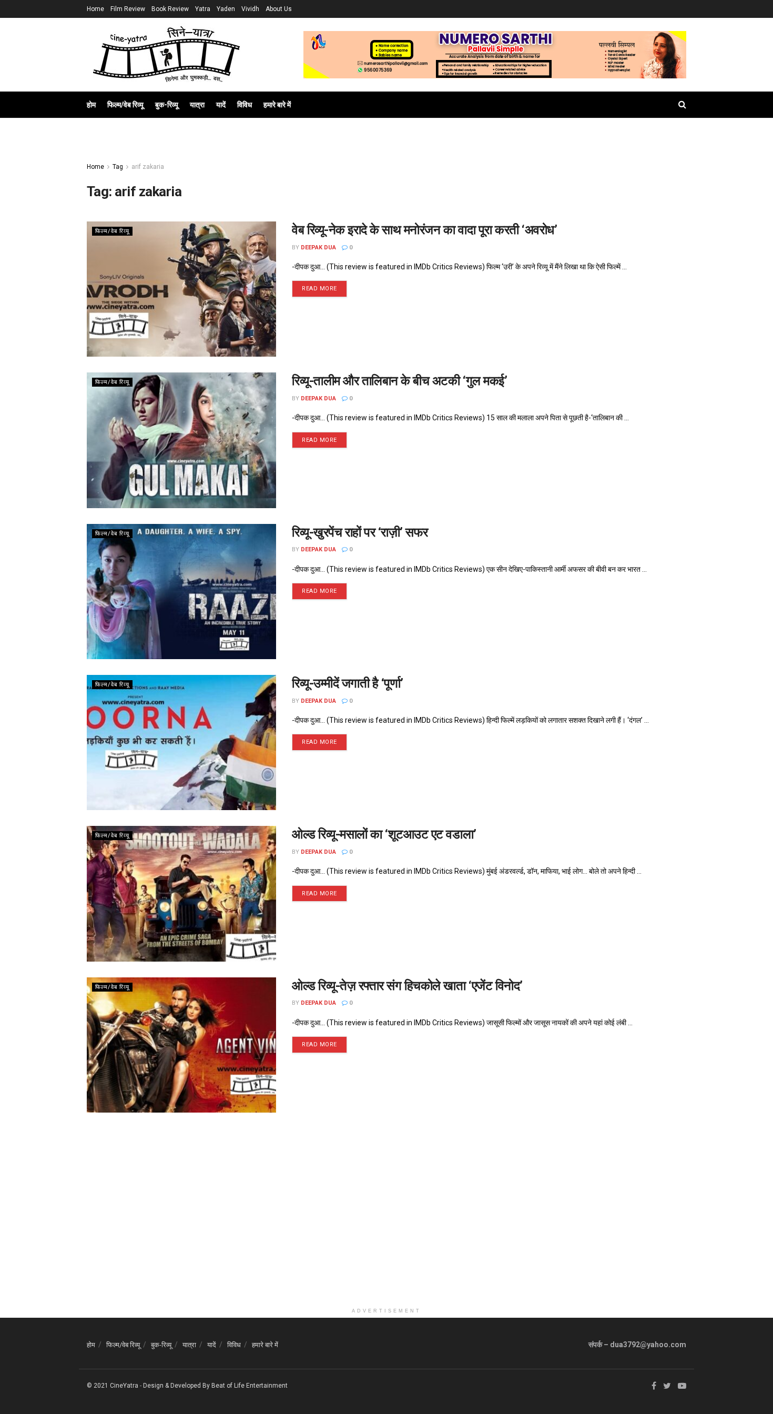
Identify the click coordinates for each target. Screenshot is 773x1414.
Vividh (250, 9)
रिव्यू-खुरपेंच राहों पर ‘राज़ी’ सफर (360, 532)
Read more (319, 288)
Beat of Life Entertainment (249, 1385)
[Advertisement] (386, 1228)
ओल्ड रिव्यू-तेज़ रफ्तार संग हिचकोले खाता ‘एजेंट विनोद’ (407, 985)
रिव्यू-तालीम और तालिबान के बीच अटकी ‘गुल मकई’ (399, 380)
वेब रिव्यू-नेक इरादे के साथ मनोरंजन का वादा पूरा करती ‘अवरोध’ (424, 230)
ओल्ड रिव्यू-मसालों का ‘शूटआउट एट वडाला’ (384, 834)
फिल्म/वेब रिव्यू (125, 104)
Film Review (127, 9)
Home (95, 9)
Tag (118, 166)
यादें (221, 104)
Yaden (226, 9)
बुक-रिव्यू (166, 104)
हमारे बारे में (277, 104)
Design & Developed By (176, 1385)
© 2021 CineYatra (112, 1385)
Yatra (202, 9)
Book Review (170, 9)
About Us (279, 9)
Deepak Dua (318, 247)
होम (91, 104)
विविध (244, 104)
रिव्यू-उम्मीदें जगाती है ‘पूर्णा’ (347, 683)
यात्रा (197, 104)
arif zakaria (147, 166)
